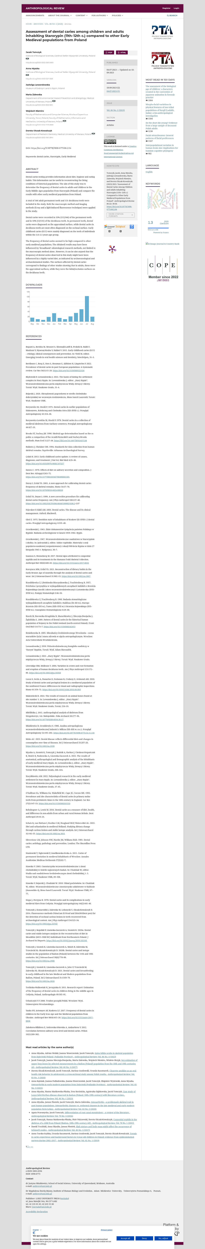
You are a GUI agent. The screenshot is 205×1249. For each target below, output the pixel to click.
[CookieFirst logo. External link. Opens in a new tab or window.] (34, 1233)
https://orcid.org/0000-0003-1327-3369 (39, 79)
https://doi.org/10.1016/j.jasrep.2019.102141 (66, 940)
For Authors (99, 15)
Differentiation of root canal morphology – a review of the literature (97, 1112)
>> (32, 1146)
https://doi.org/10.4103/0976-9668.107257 (45, 463)
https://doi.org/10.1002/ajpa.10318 (45, 672)
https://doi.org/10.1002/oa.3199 (40, 746)
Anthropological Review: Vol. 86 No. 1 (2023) (52, 1098)
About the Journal (59, 15)
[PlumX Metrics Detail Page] (112, 249)
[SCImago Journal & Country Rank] (162, 243)
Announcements (35, 15)
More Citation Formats (116, 215)
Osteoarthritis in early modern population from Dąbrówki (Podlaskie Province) (68, 1084)
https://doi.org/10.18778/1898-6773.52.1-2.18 (73, 732)
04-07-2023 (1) (113, 91)
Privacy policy (106, 1230)
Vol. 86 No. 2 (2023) (54, 24)
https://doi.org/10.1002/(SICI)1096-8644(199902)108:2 (50, 503)
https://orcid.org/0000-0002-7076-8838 (39, 125)
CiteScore (164, 223)
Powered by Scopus (161, 233)
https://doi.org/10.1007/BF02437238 (70, 440)
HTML (123, 52)
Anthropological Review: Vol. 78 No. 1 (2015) (113, 1123)
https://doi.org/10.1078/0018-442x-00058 (44, 490)
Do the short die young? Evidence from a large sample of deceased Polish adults (161, 125)
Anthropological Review (45, 8)
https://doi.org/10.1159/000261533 (54, 803)
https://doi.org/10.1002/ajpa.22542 (41, 923)
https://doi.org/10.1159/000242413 (59, 626)
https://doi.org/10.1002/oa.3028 (40, 981)
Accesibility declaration (37, 1211)
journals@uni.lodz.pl (41, 1206)
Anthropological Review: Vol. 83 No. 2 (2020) (75, 1109)
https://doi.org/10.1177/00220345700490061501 (48, 477)
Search (173, 15)
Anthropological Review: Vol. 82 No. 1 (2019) (78, 1140)
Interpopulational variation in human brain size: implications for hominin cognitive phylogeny (162, 148)
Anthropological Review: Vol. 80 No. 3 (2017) (56, 1067)
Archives (38, 24)
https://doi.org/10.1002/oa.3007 (76, 576)
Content (81, 15)
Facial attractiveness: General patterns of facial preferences (160, 136)
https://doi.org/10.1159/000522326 (68, 370)
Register (166, 8)
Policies (116, 15)
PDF (110, 52)
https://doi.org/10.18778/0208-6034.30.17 (44, 719)
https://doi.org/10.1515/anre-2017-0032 (71, 563)
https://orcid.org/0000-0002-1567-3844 (39, 138)
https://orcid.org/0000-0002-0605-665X (40, 62)
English (149, 172)
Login (176, 8)
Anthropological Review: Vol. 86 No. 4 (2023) (95, 1056)
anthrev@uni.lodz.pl (42, 1186)
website (64, 1198)
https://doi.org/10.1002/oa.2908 (40, 961)
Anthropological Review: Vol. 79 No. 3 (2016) (52, 1116)
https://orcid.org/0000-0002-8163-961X (39, 105)
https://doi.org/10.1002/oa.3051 (50, 833)
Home (29, 24)
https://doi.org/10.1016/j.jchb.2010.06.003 (61, 689)
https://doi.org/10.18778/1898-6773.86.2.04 (51, 148)
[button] (37, 1230)
